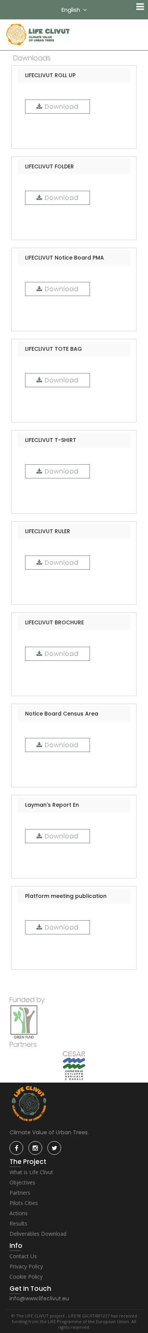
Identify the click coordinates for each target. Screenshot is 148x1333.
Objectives (22, 1182)
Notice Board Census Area (61, 713)
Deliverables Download (37, 1233)
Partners (19, 1192)
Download (61, 106)
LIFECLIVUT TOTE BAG (53, 349)
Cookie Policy (26, 1276)
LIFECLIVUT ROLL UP (50, 75)
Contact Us (23, 1256)
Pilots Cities (23, 1202)
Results (18, 1223)
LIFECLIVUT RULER (47, 531)
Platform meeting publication (66, 896)
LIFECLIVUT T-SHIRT (50, 440)
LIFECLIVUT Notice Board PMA (64, 257)
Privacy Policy (26, 1266)
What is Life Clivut (31, 1172)
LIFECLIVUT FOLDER (49, 166)
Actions (18, 1213)
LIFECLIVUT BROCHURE (54, 622)
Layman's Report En (52, 805)
